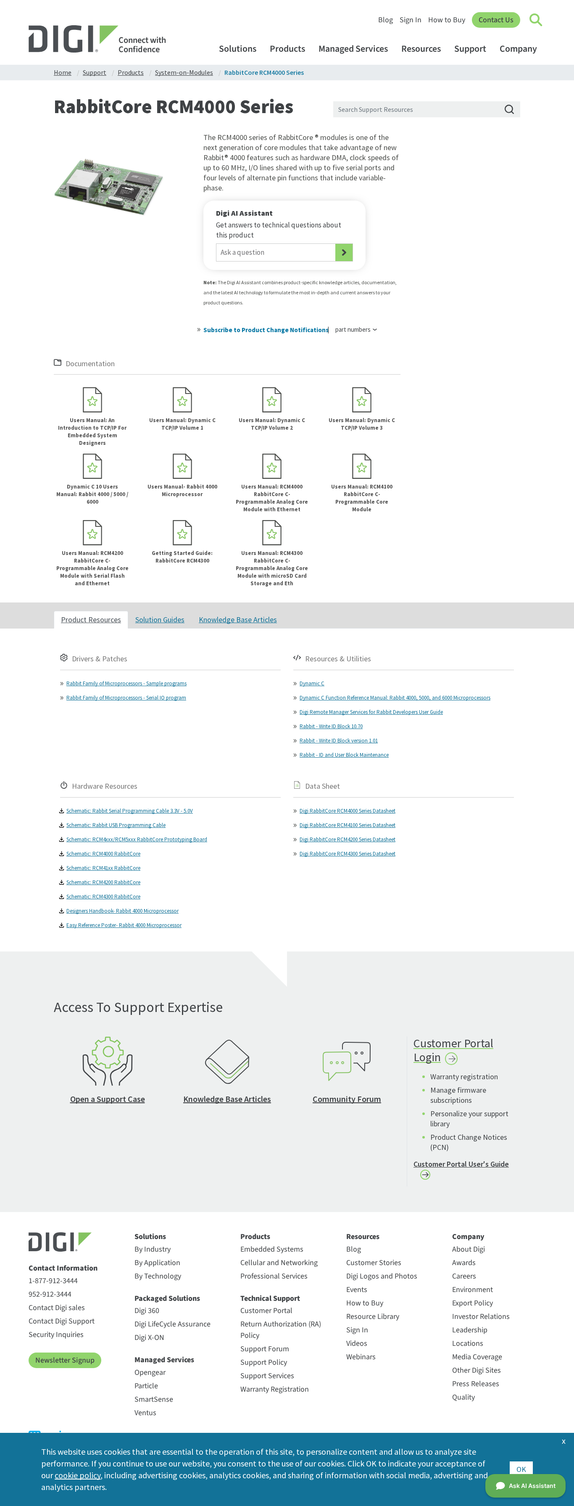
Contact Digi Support (62, 1321)
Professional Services (274, 1276)
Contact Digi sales (57, 1308)
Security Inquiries (56, 1334)
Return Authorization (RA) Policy (280, 1330)
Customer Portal (266, 1310)
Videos (356, 1343)
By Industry (152, 1249)
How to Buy (446, 20)
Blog (385, 20)
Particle (146, 1386)
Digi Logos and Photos (381, 1276)
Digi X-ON (149, 1337)
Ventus (145, 1413)
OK (521, 1469)
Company (518, 49)
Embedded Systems (271, 1249)
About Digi (468, 1249)
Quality (463, 1397)
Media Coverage (477, 1357)
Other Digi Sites (476, 1370)
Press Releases (475, 1384)
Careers (464, 1276)
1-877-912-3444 (53, 1281)
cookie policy (77, 1475)
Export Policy (472, 1303)
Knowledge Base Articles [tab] (238, 619)
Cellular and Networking (279, 1263)
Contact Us (496, 20)
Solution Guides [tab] (159, 619)
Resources (421, 49)
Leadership (469, 1330)
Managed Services (353, 49)
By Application (157, 1263)
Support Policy (263, 1362)
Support (470, 49)
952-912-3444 (50, 1294)
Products (287, 49)
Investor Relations (481, 1316)
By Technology (157, 1276)
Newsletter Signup (65, 1360)
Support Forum (264, 1349)
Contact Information (63, 1268)
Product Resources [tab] (91, 619)
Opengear (150, 1372)
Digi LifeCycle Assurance (172, 1324)
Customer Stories (373, 1263)
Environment (472, 1289)
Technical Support (270, 1298)
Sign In (410, 20)
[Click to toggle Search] (536, 20)
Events (356, 1289)
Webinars (361, 1357)
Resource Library (372, 1316)
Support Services (267, 1376)
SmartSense (153, 1399)
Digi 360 (146, 1310)
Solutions (237, 49)
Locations (467, 1343)
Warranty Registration (274, 1389)
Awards (464, 1263)
